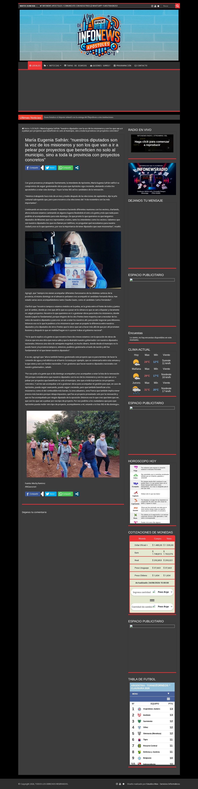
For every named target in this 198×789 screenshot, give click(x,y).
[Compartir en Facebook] (32, 167)
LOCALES (36, 65)
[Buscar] (177, 6)
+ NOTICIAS (53, 65)
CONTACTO (142, 65)
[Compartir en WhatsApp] (65, 167)
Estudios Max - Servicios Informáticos (163, 784)
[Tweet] (51, 167)
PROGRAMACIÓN (123, 65)
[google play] (158, 6)
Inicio (26, 128)
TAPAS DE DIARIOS (77, 65)
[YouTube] (155, 6)
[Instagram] (152, 6)
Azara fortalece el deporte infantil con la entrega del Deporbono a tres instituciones (78, 117)
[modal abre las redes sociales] (77, 167)
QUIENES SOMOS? (101, 65)
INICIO (24, 65)
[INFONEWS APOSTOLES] (99, 35)
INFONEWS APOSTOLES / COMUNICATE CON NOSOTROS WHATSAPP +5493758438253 (80, 6)
